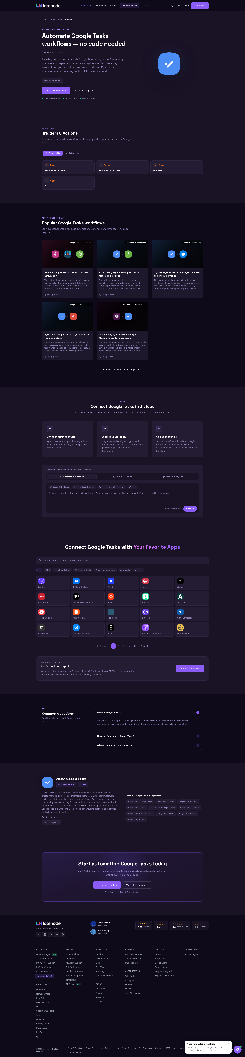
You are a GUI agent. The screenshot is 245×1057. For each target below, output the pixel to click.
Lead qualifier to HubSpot (84, 487)
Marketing (41, 989)
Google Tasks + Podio (136, 819)
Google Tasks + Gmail (136, 807)
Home (44, 19)
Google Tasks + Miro (166, 813)
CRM (47, 570)
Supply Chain (42, 1023)
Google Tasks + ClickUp (188, 801)
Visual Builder (72, 954)
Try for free (200, 5)
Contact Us (160, 954)
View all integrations (137, 885)
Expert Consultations (165, 975)
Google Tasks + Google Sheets (140, 801)
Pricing (112, 5)
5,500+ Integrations (75, 975)
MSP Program (131, 962)
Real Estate (41, 998)
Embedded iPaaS (129, 5)
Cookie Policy (104, 1048)
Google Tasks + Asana (165, 801)
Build (188, 508)
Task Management (52, 80)
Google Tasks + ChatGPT (190, 807)
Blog (98, 962)
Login (186, 5)
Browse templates (85, 90)
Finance (40, 1019)
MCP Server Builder (45, 962)
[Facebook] (62, 934)
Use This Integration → (68, 167)
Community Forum (104, 975)
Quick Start (101, 954)
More (145, 5)
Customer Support (45, 1010)
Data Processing (145, 1048)
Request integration (189, 668)
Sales (38, 1015)
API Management (44, 971)
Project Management (105, 570)
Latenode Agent (46, 954)
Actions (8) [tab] (74, 153)
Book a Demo (161, 962)
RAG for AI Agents (44, 967)
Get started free (109, 885)
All (39, 570)
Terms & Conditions (75, 1048)
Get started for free (56, 90)
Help (84, 784)
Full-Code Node (73, 967)
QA (37, 1036)
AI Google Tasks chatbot (59, 487)
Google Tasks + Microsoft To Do (140, 813)
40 (135, 646)
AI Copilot (73, 984)
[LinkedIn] (44, 934)
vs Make (129, 984)
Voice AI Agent (191, 954)
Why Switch (130, 976)
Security (99, 1001)
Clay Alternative (132, 993)
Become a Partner (133, 954)
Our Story (100, 988)
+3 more (132, 487)
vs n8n (128, 988)
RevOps (40, 1032)
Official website (67, 784)
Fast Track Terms (74, 1052)
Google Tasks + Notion (187, 813)
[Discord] (56, 934)
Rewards (100, 997)
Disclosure (159, 1048)
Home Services (43, 993)
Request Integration (164, 971)
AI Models (125, 570)
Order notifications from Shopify (111, 487)
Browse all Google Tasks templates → (123, 369)
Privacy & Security (129, 1048)
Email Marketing (62, 570)
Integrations (56, 19)
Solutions (98, 5)
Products (84, 5)
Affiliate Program (133, 958)
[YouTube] (50, 934)
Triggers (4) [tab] (54, 153)
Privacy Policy (91, 1048)
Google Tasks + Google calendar (163, 807)
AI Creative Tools (83, 570)
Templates (71, 979)
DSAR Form (170, 1048)
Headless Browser (74, 971)
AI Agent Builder (44, 958)
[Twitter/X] (38, 934)
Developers (41, 1028)
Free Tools (100, 967)
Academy (100, 971)
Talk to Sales (161, 958)
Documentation (103, 958)
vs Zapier (129, 980)
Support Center (162, 967)
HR (37, 1006)
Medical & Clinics (44, 1002)
